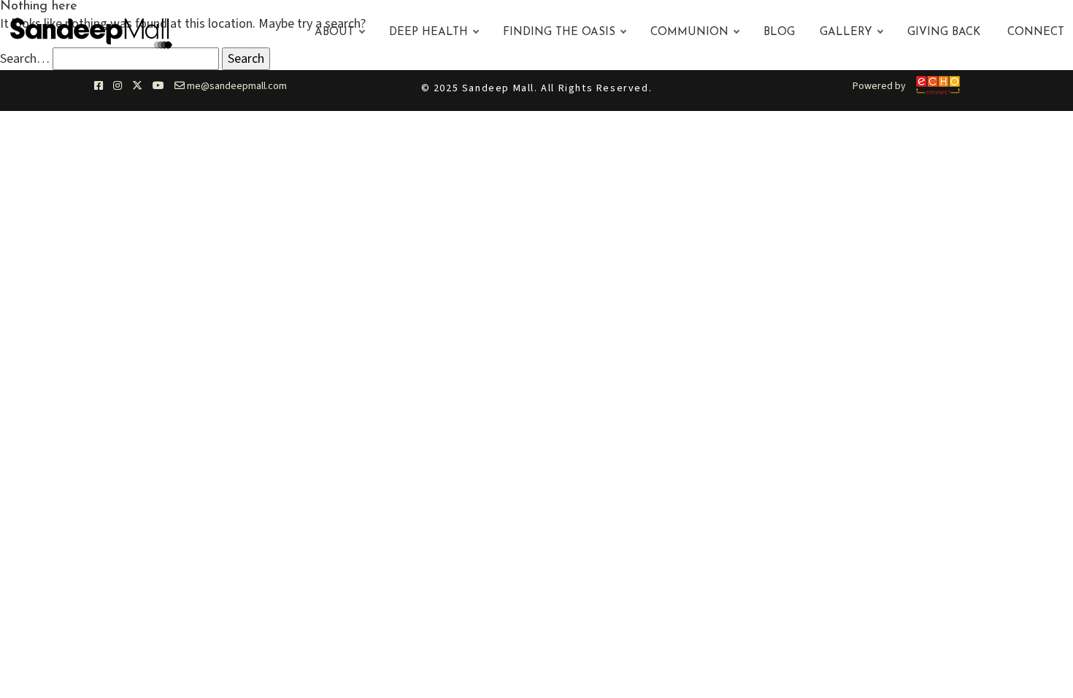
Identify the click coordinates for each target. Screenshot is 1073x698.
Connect (1035, 32)
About (334, 32)
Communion (689, 32)
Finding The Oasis (559, 32)
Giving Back (943, 32)
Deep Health (428, 32)
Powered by (879, 86)
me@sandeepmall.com (236, 86)
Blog (779, 32)
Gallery (846, 32)
